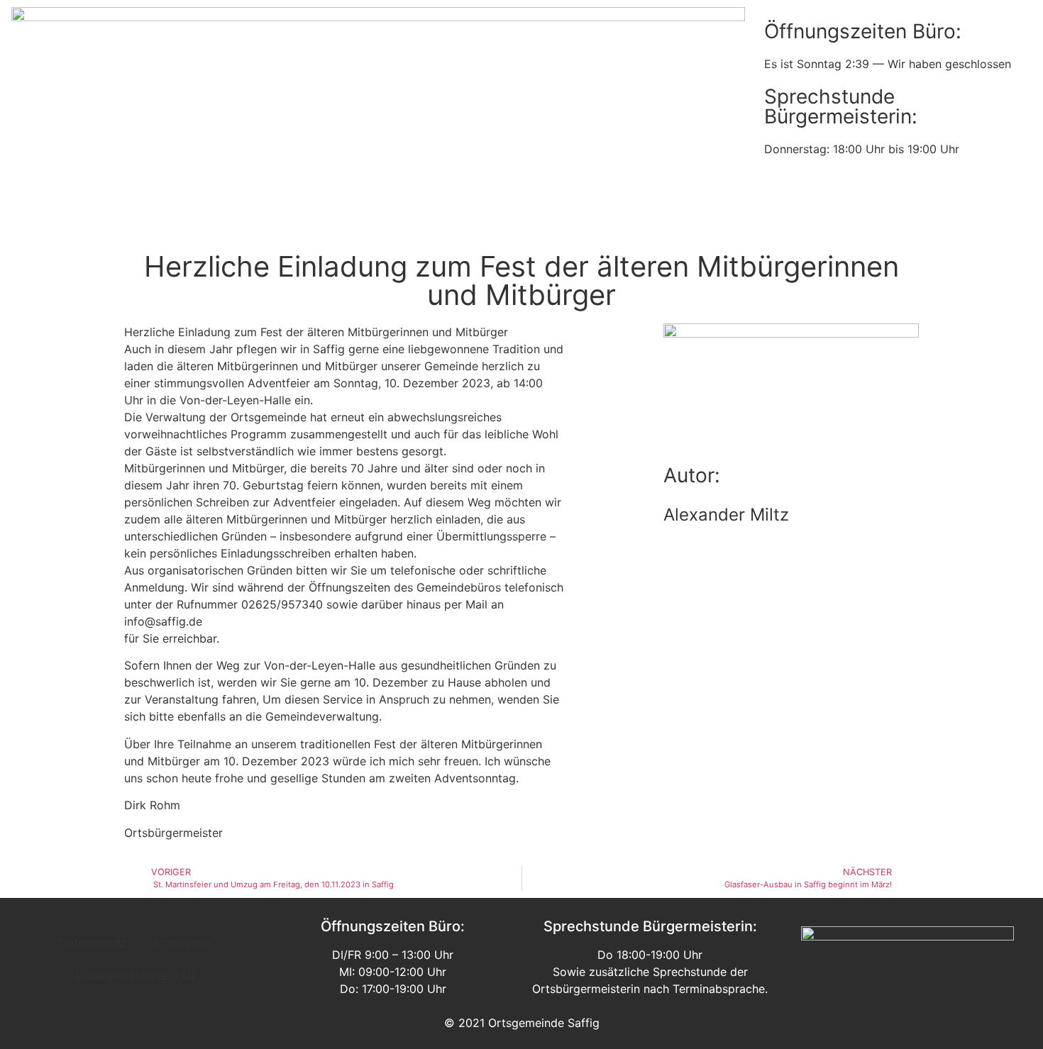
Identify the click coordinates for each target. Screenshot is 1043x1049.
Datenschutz (92, 943)
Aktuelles (353, 218)
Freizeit (707, 218)
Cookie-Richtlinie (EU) (135, 975)
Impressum (184, 943)
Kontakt (775, 218)
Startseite (274, 218)
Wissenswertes (618, 218)
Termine (427, 218)
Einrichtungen (513, 218)
